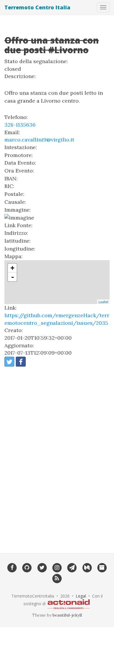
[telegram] (72, 567)
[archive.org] (101, 567)
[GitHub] (27, 567)
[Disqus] (57, 456)
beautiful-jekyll (67, 615)
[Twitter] (42, 567)
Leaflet (103, 301)
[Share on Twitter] (9, 362)
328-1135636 (20, 124)
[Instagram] (56, 567)
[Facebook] (11, 567)
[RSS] (56, 578)
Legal (81, 596)
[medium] (87, 567)
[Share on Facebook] (21, 362)
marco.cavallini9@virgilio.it (39, 139)
